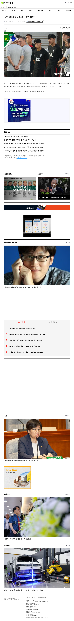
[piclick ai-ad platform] (14, 32)
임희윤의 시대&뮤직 (10, 242)
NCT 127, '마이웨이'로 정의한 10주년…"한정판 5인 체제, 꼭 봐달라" (24, 147)
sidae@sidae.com (22, 158)
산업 (30, 10)
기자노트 (7, 545)
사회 (58, 10)
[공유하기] (65, 3)
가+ (69, 27)
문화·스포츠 (69, 10)
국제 (50, 10)
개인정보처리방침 (42, 598)
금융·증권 (40, 10)
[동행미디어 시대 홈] (7, 3)
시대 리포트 (8, 174)
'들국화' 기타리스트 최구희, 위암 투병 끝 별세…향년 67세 (21, 140)
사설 (5, 416)
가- (61, 27)
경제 (22, 10)
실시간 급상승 (53, 322)
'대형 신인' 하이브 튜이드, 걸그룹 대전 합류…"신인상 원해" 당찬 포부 (24, 143)
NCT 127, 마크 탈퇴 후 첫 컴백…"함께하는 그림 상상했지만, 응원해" (24, 151)
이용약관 (28, 598)
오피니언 (3, 10)
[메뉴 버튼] (71, 3)
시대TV (40, 174)
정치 (13, 10)
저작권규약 (34, 598)
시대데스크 (7, 494)
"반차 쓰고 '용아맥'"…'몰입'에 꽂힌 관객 (16, 136)
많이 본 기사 (21, 322)
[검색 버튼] (68, 3)
